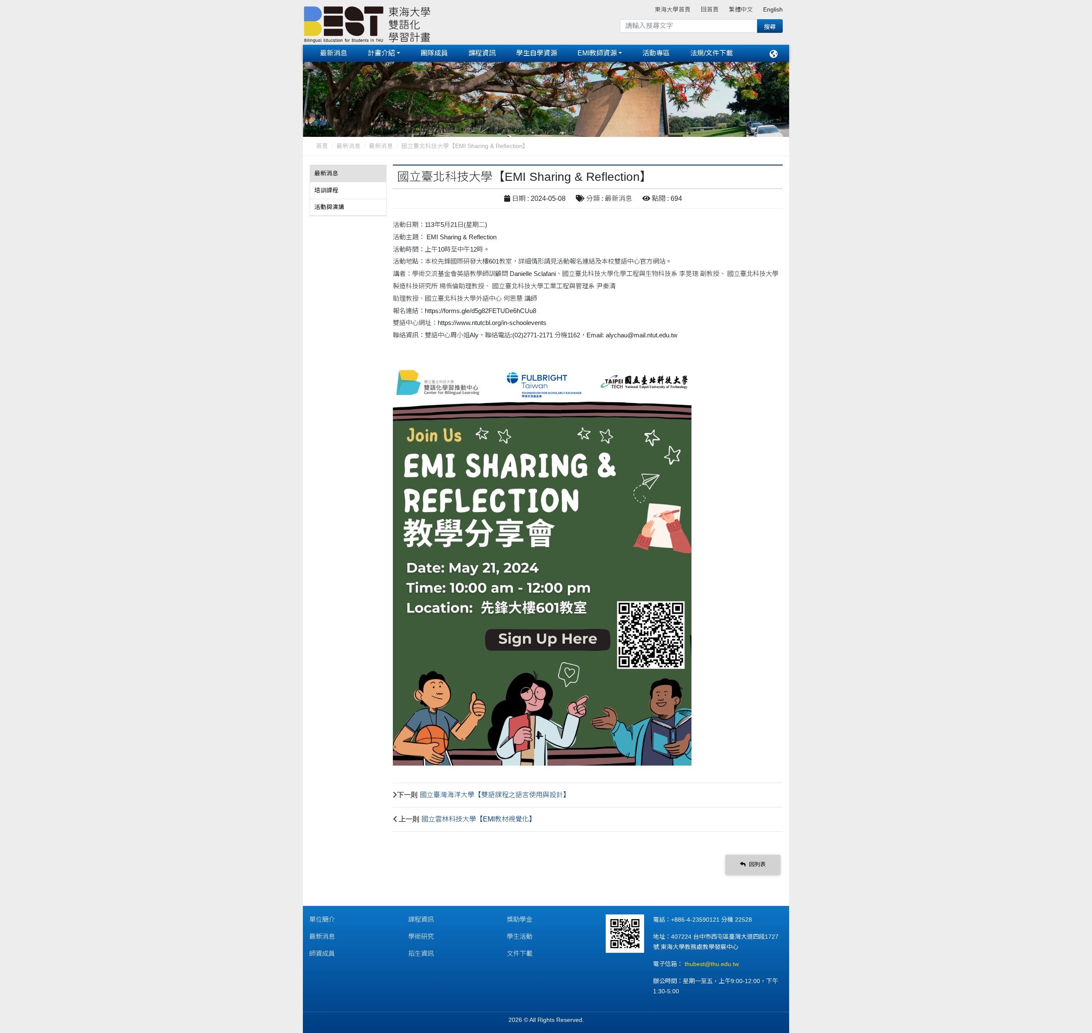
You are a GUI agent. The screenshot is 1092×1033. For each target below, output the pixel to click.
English (773, 9)
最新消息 (333, 53)
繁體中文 (741, 9)
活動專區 (656, 53)
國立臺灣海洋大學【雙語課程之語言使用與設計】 (495, 794)
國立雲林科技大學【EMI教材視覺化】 (478, 819)
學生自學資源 (536, 53)
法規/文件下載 (711, 53)
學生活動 (519, 936)
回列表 (756, 864)
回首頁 (710, 9)
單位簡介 (322, 919)
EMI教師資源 (597, 53)
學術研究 (421, 936)
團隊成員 (434, 53)
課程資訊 (482, 53)
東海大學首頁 (673, 9)
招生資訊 (421, 953)
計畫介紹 (381, 53)
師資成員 (322, 953)
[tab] (348, 173)
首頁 (322, 146)
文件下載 (519, 953)
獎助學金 (519, 919)
